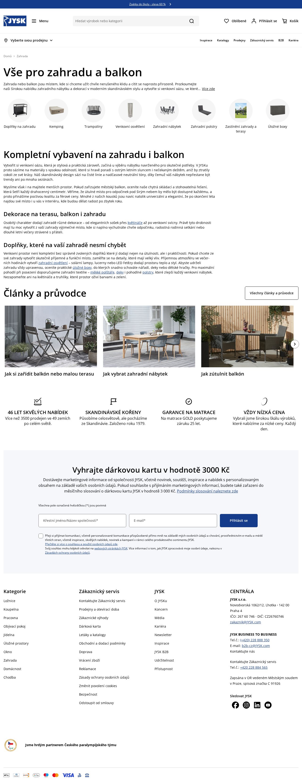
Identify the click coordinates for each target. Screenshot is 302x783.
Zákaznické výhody (93, 618)
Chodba (10, 677)
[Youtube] (268, 705)
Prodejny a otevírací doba (99, 609)
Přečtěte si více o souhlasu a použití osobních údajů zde (81, 544)
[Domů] (15, 21)
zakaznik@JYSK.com (245, 622)
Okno (8, 652)
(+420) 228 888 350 (254, 640)
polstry (148, 272)
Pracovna (11, 618)
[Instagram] (246, 705)
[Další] (295, 344)
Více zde (208, 88)
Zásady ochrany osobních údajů (104, 677)
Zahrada (10, 660)
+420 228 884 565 (254, 667)
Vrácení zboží (89, 660)
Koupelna (11, 609)
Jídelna (9, 635)
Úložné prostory (16, 643)
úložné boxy (82, 267)
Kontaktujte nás (242, 651)
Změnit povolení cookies (98, 686)
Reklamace (87, 669)
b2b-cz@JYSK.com (256, 645)
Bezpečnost (88, 694)
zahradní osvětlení (53, 263)
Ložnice (9, 601)
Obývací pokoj (14, 626)
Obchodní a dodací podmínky (102, 643)
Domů (8, 56)
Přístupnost (164, 669)
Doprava (85, 652)
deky (120, 272)
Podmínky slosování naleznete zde (207, 491)
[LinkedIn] (257, 705)
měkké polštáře (102, 272)
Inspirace (162, 643)
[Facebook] (235, 705)
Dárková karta (90, 626)
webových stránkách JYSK (110, 548)
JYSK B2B (161, 652)
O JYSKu (161, 601)
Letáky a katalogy (92, 635)
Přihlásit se (239, 520)
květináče (135, 222)
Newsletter (163, 635)
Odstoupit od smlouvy (96, 703)
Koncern (161, 609)
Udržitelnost (164, 660)
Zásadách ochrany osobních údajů (67, 553)
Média (159, 618)
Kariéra (160, 626)
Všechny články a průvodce (272, 293)
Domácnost (12, 669)
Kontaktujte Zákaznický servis (102, 601)
